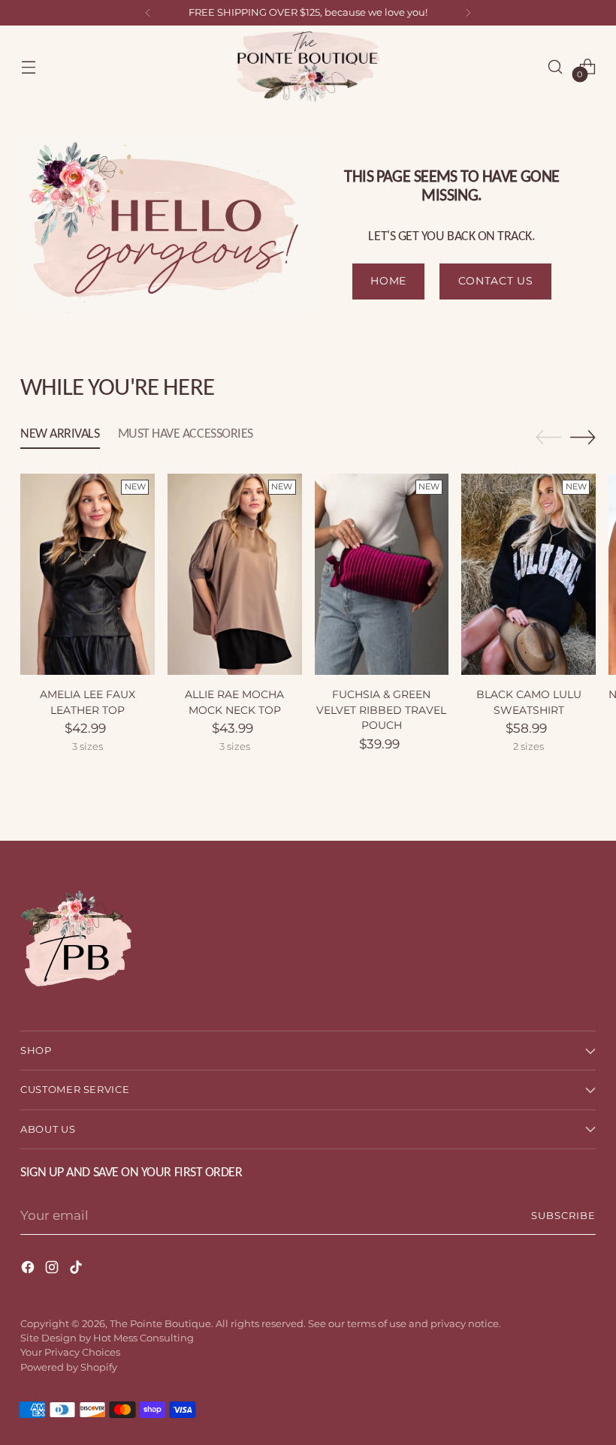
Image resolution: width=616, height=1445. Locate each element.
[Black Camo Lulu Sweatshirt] (528, 574)
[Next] (468, 13)
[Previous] (148, 13)
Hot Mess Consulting (143, 1338)
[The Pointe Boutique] (308, 67)
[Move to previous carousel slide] (548, 437)
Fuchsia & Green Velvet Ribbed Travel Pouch (381, 709)
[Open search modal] (555, 66)
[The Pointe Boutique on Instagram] (53, 1270)
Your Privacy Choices (70, 1352)
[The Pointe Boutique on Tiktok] (77, 1270)
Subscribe (563, 1215)
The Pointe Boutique (160, 1323)
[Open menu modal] (28, 66)
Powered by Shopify (68, 1367)
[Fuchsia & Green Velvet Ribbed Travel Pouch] (382, 574)
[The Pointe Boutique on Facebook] (29, 1270)
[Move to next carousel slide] (583, 437)
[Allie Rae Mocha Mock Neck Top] (235, 574)
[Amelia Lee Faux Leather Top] (87, 574)
